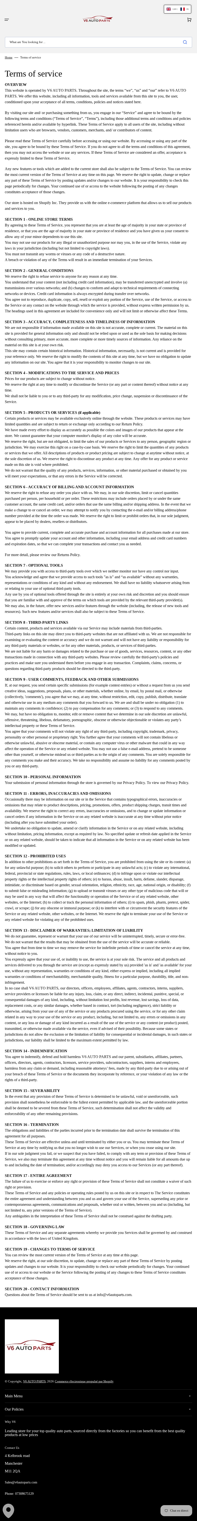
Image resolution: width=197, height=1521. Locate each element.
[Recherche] (186, 42)
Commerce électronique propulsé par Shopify (84, 1381)
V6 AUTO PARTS (34, 1381)
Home (8, 57)
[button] (6, 19)
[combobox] (98, 42)
